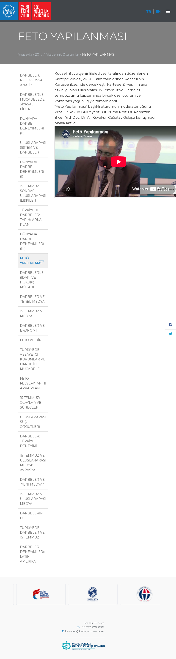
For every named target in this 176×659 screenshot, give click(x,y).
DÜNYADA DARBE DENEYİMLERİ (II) (32, 126)
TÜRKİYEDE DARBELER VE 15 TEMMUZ (32, 532)
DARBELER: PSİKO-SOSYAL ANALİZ (32, 80)
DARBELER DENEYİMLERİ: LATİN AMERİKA (32, 554)
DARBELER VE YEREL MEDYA (32, 299)
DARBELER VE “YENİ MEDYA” (32, 482)
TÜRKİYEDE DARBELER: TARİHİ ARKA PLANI (30, 217)
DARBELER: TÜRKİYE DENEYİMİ (30, 441)
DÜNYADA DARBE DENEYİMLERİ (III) (32, 241)
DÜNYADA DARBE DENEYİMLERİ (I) (32, 169)
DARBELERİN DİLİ (31, 515)
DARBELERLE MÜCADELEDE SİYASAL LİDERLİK (32, 102)
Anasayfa (25, 54)
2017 (39, 54)
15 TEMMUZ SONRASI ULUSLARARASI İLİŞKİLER (33, 193)
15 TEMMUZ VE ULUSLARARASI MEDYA (33, 499)
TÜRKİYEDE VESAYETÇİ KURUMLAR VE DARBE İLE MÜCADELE (32, 359)
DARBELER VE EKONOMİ (32, 328)
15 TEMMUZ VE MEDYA (32, 313)
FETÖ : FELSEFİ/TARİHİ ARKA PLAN (33, 383)
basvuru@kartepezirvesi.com (84, 631)
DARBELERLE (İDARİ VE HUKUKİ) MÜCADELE (32, 280)
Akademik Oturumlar (63, 54)
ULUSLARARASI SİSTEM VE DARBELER (33, 147)
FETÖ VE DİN (31, 340)
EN (158, 11)
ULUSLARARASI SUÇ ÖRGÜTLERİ (33, 422)
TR (148, 11)
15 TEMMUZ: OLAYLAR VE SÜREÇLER (30, 402)
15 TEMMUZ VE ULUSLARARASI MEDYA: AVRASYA (33, 462)
